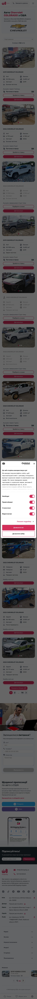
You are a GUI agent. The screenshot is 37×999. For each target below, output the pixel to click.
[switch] (32, 502)
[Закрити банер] (34, 463)
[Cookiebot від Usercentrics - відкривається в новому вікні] (22, 463)
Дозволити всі (18, 527)
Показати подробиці (24, 521)
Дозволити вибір (18, 533)
